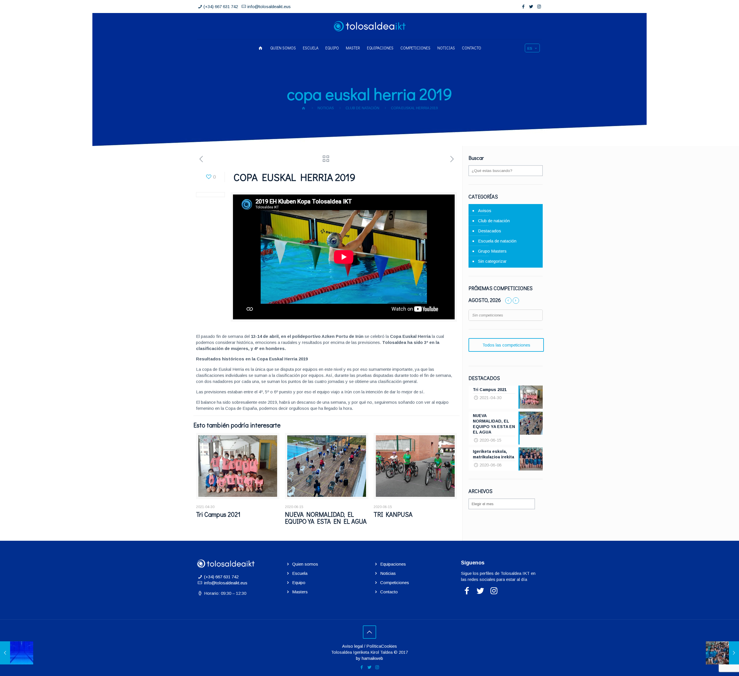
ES (529, 48)
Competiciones (394, 582)
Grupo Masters (492, 251)
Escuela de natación (497, 240)
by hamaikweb (369, 658)
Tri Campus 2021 (218, 514)
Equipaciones (393, 564)
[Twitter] (531, 6)
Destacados (489, 230)
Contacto (389, 591)
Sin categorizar (492, 261)
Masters (300, 591)
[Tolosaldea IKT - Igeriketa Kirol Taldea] (369, 26)
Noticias (388, 573)
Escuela (299, 573)
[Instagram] (539, 6)
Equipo (298, 582)
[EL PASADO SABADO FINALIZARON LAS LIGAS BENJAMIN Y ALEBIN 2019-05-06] (722, 652)
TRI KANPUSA (393, 514)
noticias (326, 108)
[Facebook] (523, 6)
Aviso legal (352, 646)
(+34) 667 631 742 (221, 6)
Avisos (484, 210)
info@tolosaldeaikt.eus (269, 6)
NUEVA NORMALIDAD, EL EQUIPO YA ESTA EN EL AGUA (326, 517)
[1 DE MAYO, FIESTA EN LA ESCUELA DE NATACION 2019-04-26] (16, 652)
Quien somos (305, 564)
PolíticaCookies (381, 646)
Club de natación (362, 108)
